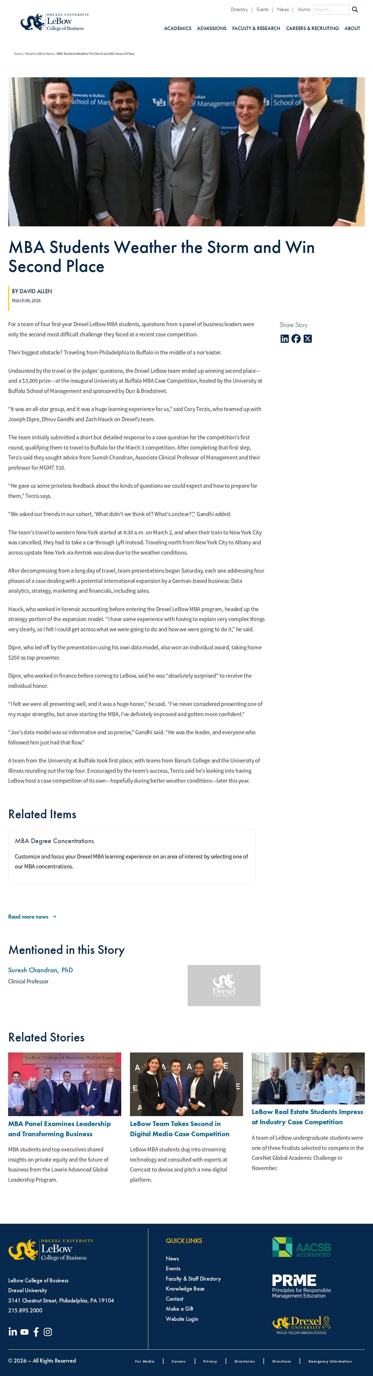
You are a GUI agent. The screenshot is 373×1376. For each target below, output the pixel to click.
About (352, 28)
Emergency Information (330, 1361)
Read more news (28, 916)
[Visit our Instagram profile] (49, 1332)
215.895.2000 (25, 1310)
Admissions (211, 28)
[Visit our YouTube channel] (25, 1332)
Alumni (304, 9)
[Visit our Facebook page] (37, 1332)
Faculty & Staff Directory (193, 1278)
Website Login (182, 1318)
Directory (239, 9)
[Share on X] (307, 338)
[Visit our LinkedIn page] (14, 1332)
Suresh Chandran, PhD (40, 970)
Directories (245, 1361)
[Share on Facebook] (296, 338)
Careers (179, 1361)
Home (18, 53)
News (283, 9)
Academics (177, 28)
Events (262, 9)
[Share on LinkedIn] (284, 338)
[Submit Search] (355, 10)
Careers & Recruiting (312, 28)
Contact (174, 1298)
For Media (145, 1361)
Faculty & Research (256, 28)
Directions (281, 1361)
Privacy (210, 1361)
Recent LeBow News (39, 53)
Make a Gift (179, 1308)
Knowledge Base (185, 1288)
